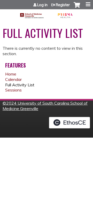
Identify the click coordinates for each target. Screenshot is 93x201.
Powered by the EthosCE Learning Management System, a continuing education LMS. (69, 122)
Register (63, 5)
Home (10, 74)
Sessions (13, 90)
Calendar (13, 79)
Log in (42, 5)
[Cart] (77, 7)
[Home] (46, 13)
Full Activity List (19, 84)
